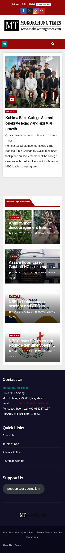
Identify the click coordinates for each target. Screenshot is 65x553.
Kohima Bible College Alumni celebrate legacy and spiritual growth (29, 123)
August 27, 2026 (22, 233)
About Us (8, 435)
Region (13, 257)
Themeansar (32, 537)
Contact (19, 545)
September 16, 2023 (21, 135)
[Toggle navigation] (59, 44)
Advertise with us (13, 460)
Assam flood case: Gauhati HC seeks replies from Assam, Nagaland (31, 266)
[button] (52, 43)
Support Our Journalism (23, 488)
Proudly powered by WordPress (19, 532)
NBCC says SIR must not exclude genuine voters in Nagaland (32, 345)
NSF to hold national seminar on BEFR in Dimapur (27, 306)
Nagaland (11, 112)
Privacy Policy (12, 452)
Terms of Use (11, 443)
